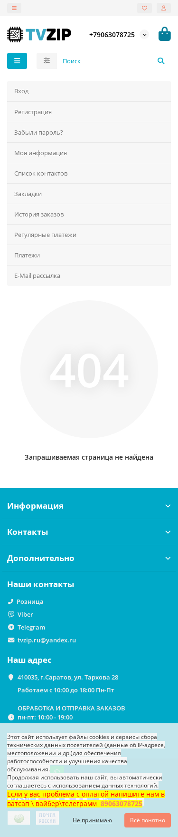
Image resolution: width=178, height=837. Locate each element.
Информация (35, 505)
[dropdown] (14, 8)
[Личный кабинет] (164, 8)
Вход (21, 91)
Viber (25, 614)
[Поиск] (160, 61)
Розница (30, 601)
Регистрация (33, 112)
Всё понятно (147, 820)
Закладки (28, 193)
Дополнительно (41, 557)
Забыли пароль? (38, 132)
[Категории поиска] (47, 61)
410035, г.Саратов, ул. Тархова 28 (68, 677)
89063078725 (121, 803)
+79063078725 (112, 34)
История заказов (39, 214)
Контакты (27, 531)
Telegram (31, 627)
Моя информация (40, 152)
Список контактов (40, 173)
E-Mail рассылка (37, 275)
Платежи (27, 255)
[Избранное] (144, 8)
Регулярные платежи (45, 234)
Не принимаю (92, 820)
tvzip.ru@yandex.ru (47, 640)
